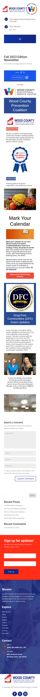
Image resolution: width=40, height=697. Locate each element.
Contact (4, 631)
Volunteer (5, 628)
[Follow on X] (20, 694)
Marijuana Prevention (11, 515)
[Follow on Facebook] (14, 694)
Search (32, 495)
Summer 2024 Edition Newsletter (15, 509)
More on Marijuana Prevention (14, 512)
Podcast (5, 625)
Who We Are (6, 612)
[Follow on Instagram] (25, 694)
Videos (4, 623)
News (4, 614)
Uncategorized (18, 64)
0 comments (28, 64)
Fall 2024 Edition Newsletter (13, 505)
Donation (5, 633)
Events (4, 617)
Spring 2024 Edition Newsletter (14, 518)
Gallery (4, 620)
